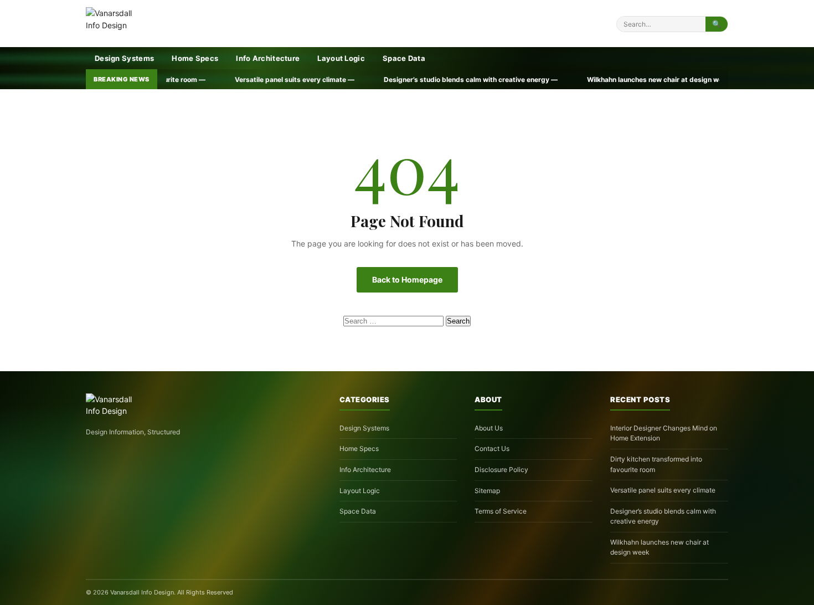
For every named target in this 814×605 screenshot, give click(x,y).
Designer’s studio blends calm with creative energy (663, 516)
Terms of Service (501, 511)
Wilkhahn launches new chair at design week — (604, 79)
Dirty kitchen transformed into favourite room (656, 464)
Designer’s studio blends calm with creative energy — (411, 79)
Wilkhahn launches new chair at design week (659, 547)
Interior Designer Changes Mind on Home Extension (663, 433)
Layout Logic (341, 58)
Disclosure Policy (501, 469)
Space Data (404, 58)
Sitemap (487, 490)
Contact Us (492, 448)
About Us (489, 428)
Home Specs (195, 58)
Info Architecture (268, 58)
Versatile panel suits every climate (662, 490)
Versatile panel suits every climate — (235, 79)
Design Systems (124, 58)
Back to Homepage (407, 279)
